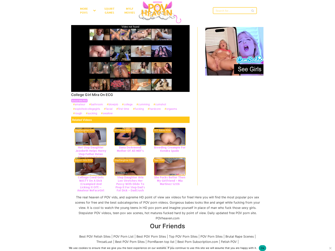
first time (123, 109)
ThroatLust (104, 242)
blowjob (113, 104)
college (128, 104)
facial (109, 109)
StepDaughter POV (84, 130)
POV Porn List (123, 236)
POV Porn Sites (211, 236)
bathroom (97, 104)
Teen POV (159, 160)
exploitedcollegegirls (87, 109)
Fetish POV (229, 242)
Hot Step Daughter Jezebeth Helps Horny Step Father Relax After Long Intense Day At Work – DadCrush (90, 155)
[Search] (252, 10)
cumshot (160, 104)
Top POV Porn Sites (183, 236)
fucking (139, 109)
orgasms (171, 109)
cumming (144, 104)
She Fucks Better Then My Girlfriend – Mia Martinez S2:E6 (169, 181)
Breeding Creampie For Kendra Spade (170, 149)
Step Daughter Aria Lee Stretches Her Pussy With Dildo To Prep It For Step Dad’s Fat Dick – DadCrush (130, 184)
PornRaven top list (161, 242)
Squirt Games (109, 10)
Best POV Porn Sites (151, 236)
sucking (92, 113)
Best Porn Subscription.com (197, 242)
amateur (80, 104)
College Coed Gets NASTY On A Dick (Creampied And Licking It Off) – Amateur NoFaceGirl (90, 184)
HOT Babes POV (122, 130)
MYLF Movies (129, 10)
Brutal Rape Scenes (239, 236)
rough (78, 113)
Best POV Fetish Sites (95, 236)
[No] (330, 248)
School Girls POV (79, 100)
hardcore (155, 109)
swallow (108, 113)
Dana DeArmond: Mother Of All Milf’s (130, 149)
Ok (262, 248)
